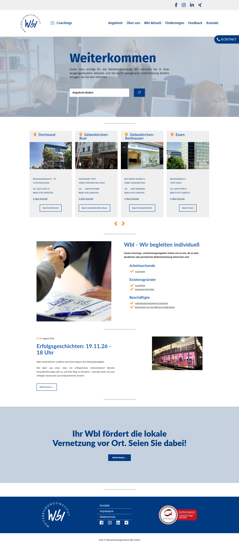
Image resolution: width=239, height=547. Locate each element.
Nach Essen (187, 208)
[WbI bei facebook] (176, 5)
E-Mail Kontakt (40, 199)
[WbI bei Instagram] (109, 523)
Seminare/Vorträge (144, 289)
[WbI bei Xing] (200, 5)
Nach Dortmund (51, 208)
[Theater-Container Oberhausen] (177, 353)
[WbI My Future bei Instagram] (184, 5)
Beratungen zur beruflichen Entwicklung (155, 307)
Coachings (140, 272)
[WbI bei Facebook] (101, 523)
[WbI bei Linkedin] (192, 5)
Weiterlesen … (48, 388)
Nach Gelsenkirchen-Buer (94, 208)
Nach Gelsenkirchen (142, 208)
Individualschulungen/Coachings (151, 303)
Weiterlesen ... (119, 458)
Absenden (139, 93)
